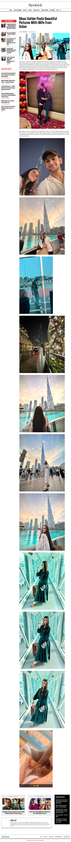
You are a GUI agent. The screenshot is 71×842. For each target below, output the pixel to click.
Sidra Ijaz (25, 31)
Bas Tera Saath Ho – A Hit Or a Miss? (11, 33)
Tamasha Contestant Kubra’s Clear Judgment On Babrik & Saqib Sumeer (8, 74)
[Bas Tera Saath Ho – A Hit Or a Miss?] (3, 34)
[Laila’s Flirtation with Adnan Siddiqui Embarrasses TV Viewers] (3, 59)
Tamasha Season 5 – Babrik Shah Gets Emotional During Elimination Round (11, 26)
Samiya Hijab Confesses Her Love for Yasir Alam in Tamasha (11, 50)
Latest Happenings (5, 78)
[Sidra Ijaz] (6, 823)
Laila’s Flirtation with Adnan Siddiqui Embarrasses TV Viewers (8, 108)
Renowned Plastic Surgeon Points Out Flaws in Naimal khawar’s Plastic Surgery (13, 812)
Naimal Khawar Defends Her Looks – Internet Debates (8, 81)
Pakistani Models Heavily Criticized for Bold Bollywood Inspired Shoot (8, 95)
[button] (60, 10)
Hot (7, 45)
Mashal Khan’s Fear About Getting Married (7, 101)
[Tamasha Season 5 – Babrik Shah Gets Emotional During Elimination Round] (3, 26)
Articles (8, 35)
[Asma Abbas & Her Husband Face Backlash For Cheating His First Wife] (3, 40)
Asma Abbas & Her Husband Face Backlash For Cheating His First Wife (11, 41)
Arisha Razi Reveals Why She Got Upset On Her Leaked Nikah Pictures (40, 812)
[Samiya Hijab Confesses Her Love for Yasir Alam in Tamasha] (3, 50)
